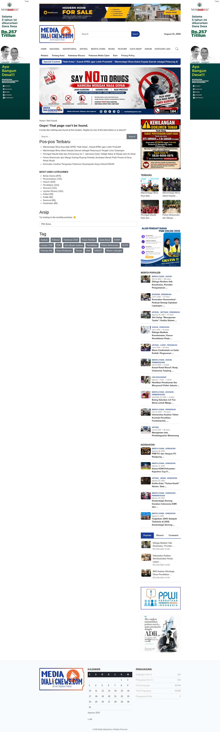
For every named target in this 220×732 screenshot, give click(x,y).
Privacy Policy (128, 55)
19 (103, 696)
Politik (45, 197)
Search (135, 34)
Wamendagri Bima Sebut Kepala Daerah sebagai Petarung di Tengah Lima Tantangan (141, 61)
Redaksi (44, 55)
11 (96, 691)
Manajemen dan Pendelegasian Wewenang (165, 434)
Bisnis (111, 49)
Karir (115, 55)
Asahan (44, 240)
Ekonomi (47, 188)
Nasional (55, 49)
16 (128, 691)
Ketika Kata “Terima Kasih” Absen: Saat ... (165, 485)
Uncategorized (159, 377)
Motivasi (164, 312)
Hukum (148, 49)
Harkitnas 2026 (71, 240)
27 (109, 702)
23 (128, 696)
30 (128, 702)
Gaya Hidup (136, 49)
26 (103, 702)
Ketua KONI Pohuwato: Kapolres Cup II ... (163, 470)
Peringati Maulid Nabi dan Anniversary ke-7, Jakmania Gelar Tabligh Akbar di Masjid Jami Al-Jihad (89, 154)
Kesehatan (48, 203)
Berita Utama (98, 49)
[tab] (147, 535)
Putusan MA (46, 250)
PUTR (125, 245)
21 (115, 696)
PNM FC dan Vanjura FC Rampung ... (164, 455)
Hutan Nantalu (88, 240)
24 (90, 702)
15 (122, 691)
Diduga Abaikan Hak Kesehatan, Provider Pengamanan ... (162, 284)
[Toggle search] (177, 49)
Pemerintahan (49, 179)
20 (109, 696)
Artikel (84, 49)
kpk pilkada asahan (74, 245)
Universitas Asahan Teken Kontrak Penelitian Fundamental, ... (165, 418)
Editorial (56, 240)
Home (44, 49)
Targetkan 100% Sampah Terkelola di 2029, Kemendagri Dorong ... (164, 522)
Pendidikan (48, 185)
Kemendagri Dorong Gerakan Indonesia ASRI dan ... (164, 504)
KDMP (117, 240)
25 (96, 702)
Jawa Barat (105, 240)
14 (115, 691)
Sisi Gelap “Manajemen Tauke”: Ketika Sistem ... (164, 319)
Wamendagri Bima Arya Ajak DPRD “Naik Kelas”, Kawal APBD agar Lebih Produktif (82, 147)
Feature (122, 49)
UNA (88, 250)
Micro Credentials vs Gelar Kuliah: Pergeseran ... (165, 351)
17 (90, 696)
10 (90, 691)
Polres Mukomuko (109, 245)
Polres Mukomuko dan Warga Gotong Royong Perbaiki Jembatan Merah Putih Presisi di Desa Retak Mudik (87, 159)
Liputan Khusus (50, 191)
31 (90, 707)
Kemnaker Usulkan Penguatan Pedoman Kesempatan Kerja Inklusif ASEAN (78, 164)
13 (109, 691)
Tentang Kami (58, 55)
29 (122, 702)
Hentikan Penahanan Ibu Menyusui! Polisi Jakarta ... (165, 384)
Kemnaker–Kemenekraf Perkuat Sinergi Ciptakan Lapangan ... (164, 302)
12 (103, 691)
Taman (79, 250)
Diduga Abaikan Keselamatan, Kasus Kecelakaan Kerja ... (162, 335)
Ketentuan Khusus (76, 55)
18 (96, 696)
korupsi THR (47, 245)
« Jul (90, 719)
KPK (59, 245)
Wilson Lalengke (114, 250)
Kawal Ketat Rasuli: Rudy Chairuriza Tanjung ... (165, 369)
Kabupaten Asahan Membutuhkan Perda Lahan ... (163, 559)
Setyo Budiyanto (64, 250)
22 (122, 696)
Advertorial (70, 49)
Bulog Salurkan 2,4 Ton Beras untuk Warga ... (164, 401)
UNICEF (98, 250)
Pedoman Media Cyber (99, 55)
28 (115, 702)
